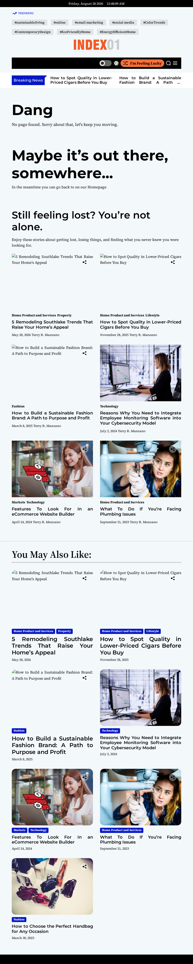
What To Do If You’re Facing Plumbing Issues (140, 511)
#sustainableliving (29, 22)
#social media (123, 22)
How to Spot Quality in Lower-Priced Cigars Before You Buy (81, 80)
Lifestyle (152, 315)
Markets (18, 502)
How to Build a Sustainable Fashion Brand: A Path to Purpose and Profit (150, 82)
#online (60, 22)
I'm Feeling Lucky (146, 63)
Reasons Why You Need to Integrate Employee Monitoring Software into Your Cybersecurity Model (140, 418)
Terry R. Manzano (45, 334)
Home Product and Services (34, 315)
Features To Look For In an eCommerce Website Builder (52, 511)
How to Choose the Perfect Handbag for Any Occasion (52, 929)
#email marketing (89, 22)
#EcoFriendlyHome (75, 31)
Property (64, 315)
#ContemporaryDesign (33, 31)
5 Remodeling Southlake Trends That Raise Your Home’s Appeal (52, 324)
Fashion (18, 406)
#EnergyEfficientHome (118, 31)
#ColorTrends (154, 22)
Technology (109, 406)
